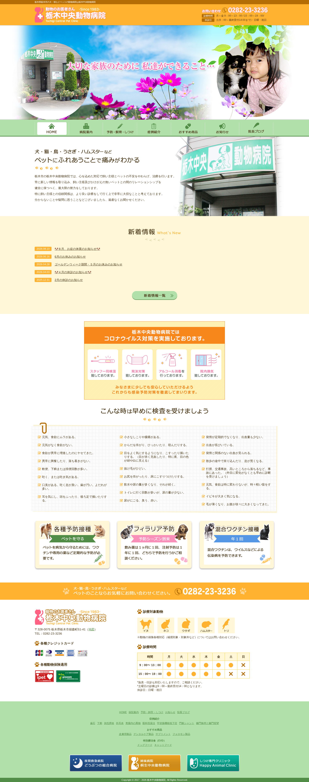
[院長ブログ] (256, 133)
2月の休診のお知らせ (69, 280)
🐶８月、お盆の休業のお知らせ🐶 (77, 249)
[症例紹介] (154, 133)
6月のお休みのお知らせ (70, 256)
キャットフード (163, 745)
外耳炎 (120, 723)
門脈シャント (186, 723)
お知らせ (170, 712)
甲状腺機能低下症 (167, 723)
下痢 (99, 723)
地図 (91, 629)
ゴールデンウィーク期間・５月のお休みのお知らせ (88, 264)
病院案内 (134, 712)
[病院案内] (86, 133)
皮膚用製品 (125, 734)
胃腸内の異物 (133, 723)
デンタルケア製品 (143, 734)
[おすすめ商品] (188, 133)
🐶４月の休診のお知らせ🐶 (73, 272)
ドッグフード (144, 745)
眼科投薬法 (149, 723)
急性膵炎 (109, 723)
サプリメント (163, 734)
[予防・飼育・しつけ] (120, 133)
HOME (123, 712)
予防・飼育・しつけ (152, 712)
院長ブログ (183, 712)
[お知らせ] (222, 133)
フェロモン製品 (181, 734)
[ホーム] (70, 20)
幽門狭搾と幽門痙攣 (207, 723)
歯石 (92, 723)
